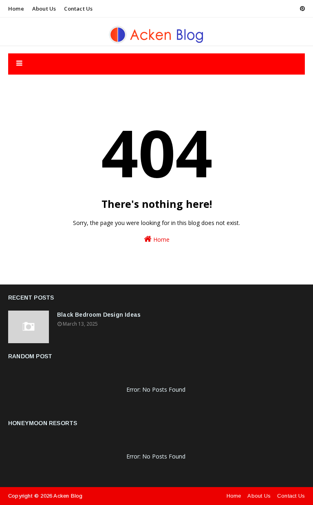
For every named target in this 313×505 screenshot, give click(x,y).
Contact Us (78, 8)
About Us (44, 8)
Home (16, 8)
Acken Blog (67, 496)
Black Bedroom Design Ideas (99, 314)
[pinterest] (301, 8)
